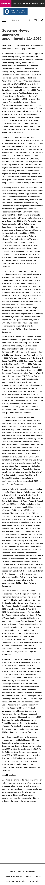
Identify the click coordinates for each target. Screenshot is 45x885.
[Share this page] (41, 20)
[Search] (30, 20)
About (12, 872)
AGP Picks (5, 3)
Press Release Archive (26, 872)
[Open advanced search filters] (35, 20)
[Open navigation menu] (4, 20)
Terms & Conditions (33, 876)
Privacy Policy (34, 881)
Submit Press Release (13, 876)
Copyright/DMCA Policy (16, 881)
